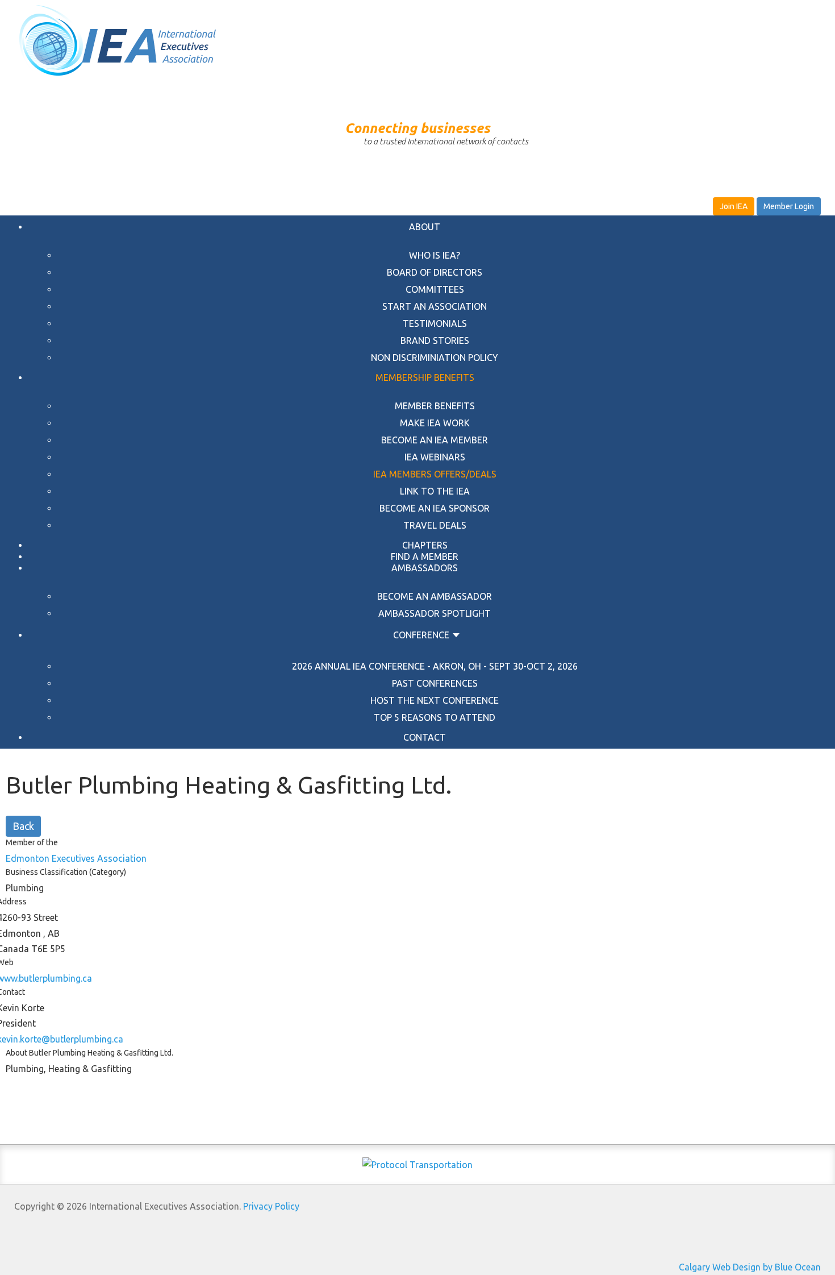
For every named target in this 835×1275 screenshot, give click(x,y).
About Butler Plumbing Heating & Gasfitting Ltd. (89, 1052)
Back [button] (23, 826)
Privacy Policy (271, 1206)
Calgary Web (704, 1267)
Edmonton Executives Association (76, 858)
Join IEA (734, 206)
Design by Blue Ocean (777, 1267)
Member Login (788, 206)
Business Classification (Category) (66, 872)
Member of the (32, 842)
